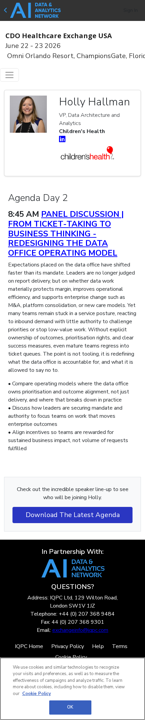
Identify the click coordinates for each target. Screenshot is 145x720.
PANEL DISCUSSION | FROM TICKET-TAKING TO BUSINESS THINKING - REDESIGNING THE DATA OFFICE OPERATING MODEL (66, 233)
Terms (119, 646)
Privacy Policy (67, 646)
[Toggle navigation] (9, 75)
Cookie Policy (36, 694)
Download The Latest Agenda (73, 514)
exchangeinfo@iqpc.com (80, 630)
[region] (72, 689)
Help (98, 646)
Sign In (130, 10)
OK (70, 707)
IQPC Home (29, 646)
